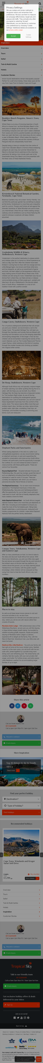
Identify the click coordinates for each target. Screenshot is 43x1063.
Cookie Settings (28, 36)
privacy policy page (16, 30)
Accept (13, 36)
